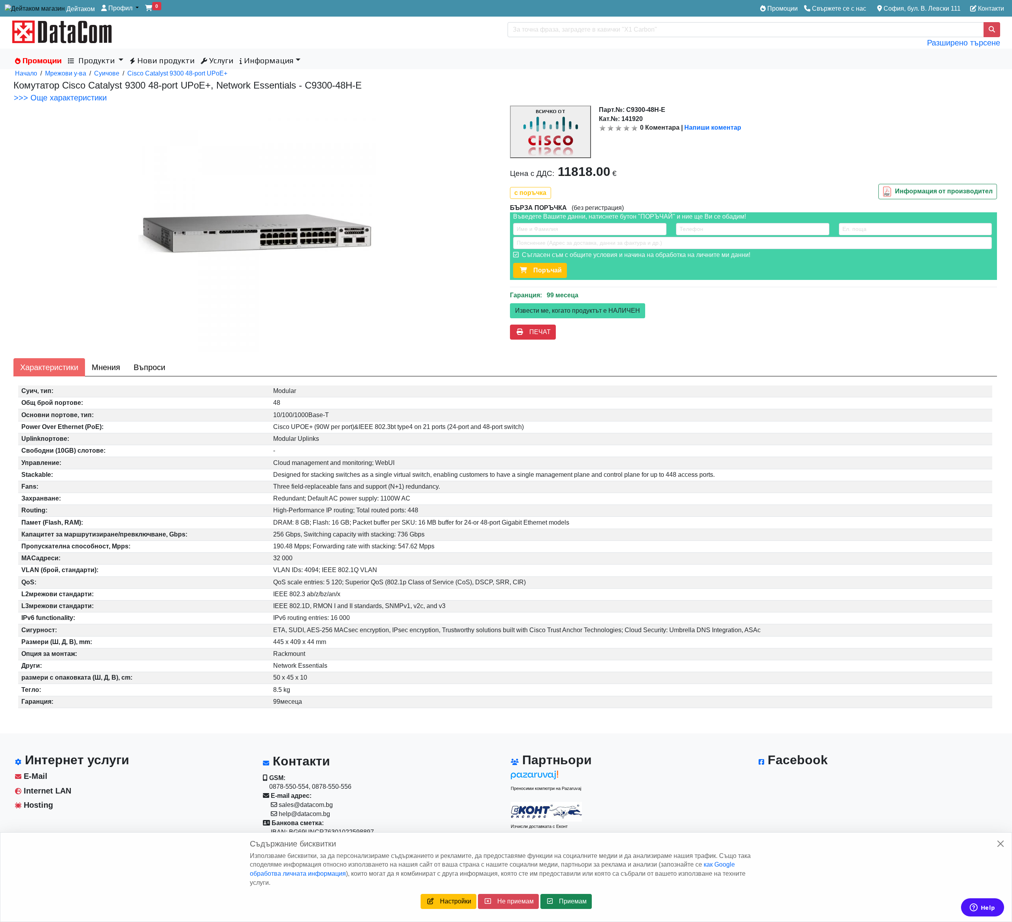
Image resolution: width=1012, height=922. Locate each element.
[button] (120, 8)
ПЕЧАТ (537, 332)
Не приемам (512, 901)
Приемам (570, 901)
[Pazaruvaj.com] (546, 777)
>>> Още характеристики (60, 97)
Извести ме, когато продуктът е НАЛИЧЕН (577, 310)
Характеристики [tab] (49, 367)
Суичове (106, 73)
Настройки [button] (452, 901)
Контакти (990, 8)
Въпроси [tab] (149, 367)
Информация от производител (944, 191)
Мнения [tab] (106, 367)
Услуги (220, 60)
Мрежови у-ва (65, 73)
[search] (992, 29)
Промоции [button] (41, 60)
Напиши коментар (712, 127)
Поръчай (544, 270)
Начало (26, 73)
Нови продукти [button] (164, 60)
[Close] (1000, 843)
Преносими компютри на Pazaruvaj (546, 788)
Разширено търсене (963, 42)
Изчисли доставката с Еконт (539, 826)
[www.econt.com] (546, 812)
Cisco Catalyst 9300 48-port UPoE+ (177, 73)
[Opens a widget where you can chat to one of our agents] (982, 908)
